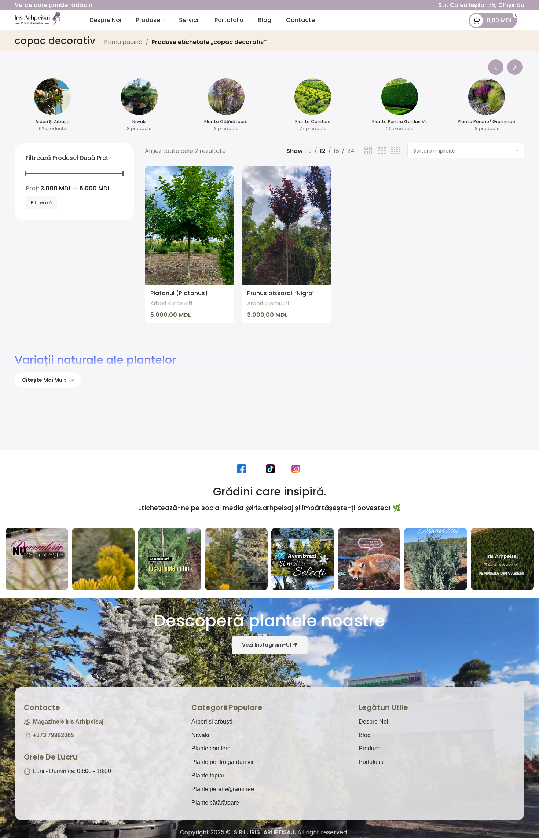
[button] (495, 65)
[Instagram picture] (37, 559)
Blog (365, 735)
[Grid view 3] (382, 151)
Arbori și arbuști (171, 303)
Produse (370, 748)
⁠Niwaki (200, 735)
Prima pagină (123, 42)
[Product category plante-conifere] (313, 107)
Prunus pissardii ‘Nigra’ (280, 293)
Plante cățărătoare (215, 802)
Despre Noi (373, 721)
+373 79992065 (53, 735)
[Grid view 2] (368, 151)
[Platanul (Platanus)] (189, 225)
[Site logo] (37, 20)
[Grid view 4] (395, 151)
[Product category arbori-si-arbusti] (53, 107)
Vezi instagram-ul (266, 644)
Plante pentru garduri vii (222, 762)
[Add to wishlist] (225, 174)
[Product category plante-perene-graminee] (486, 107)
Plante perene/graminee (222, 789)
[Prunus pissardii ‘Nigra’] (286, 225)
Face (243, 468)
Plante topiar (207, 775)
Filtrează (41, 203)
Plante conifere (211, 748)
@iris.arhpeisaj (269, 507)
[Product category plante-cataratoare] (226, 107)
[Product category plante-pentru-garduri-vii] (400, 107)
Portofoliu (371, 762)
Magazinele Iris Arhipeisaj (68, 721)
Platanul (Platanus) (179, 293)
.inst (298, 468)
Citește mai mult (44, 380)
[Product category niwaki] (139, 107)
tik (272, 468)
